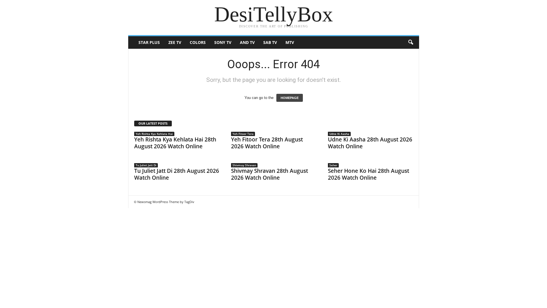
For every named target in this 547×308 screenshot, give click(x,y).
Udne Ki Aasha (339, 134)
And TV (247, 42)
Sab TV (270, 42)
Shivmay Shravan (244, 165)
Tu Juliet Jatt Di (146, 165)
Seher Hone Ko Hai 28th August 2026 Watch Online (368, 174)
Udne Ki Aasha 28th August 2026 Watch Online (370, 143)
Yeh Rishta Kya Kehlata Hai (154, 134)
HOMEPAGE (290, 98)
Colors (198, 42)
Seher (333, 165)
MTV (289, 42)
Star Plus (149, 42)
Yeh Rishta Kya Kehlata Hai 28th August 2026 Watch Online (175, 143)
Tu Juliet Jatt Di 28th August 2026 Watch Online (176, 174)
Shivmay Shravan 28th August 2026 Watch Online (269, 174)
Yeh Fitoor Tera (243, 134)
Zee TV (174, 42)
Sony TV (222, 42)
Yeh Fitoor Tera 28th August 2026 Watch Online (267, 143)
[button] (410, 42)
